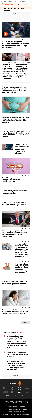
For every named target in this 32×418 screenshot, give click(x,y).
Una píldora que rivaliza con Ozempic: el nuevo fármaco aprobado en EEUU (12, 179)
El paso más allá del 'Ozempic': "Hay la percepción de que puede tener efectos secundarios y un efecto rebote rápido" (14, 89)
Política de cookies (9, 409)
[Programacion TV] (22, 5)
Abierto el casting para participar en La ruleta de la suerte (17, 354)
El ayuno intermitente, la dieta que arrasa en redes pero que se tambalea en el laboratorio (14, 283)
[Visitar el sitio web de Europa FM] (26, 392)
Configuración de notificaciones (12, 414)
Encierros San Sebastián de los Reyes (17, 1)
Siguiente (26, 322)
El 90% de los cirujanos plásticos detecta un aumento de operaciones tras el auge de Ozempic (15, 45)
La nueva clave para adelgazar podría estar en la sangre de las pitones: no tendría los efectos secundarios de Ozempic (16, 133)
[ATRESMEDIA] (16, 383)
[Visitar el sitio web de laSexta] (12, 388)
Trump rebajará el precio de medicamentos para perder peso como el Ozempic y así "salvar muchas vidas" (14, 233)
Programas (12, 8)
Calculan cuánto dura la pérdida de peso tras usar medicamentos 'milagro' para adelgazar (22, 149)
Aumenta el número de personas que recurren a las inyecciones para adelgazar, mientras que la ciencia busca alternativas (8, 71)
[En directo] (18, 5)
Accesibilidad (25, 414)
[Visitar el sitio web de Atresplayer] (16, 396)
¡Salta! (4, 1)
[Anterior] (1, 1)
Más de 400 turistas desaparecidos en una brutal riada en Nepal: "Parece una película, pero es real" (16, 365)
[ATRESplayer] (26, 5)
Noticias (21, 8)
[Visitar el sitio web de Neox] (19, 388)
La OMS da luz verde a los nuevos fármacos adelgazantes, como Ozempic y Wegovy (14, 191)
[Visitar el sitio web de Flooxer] (25, 396)
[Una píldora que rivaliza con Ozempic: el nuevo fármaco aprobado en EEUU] (16, 166)
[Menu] (30, 5)
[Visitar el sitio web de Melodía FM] (7, 396)
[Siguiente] (31, 1)
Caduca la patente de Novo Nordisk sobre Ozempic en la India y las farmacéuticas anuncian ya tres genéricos (15, 119)
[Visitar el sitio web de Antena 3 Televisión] (5, 388)
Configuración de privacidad (16, 411)
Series (4, 8)
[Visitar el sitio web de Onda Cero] (19, 392)
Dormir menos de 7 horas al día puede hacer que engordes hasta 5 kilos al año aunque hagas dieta (15, 311)
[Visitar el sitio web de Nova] (26, 388)
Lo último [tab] (21, 332)
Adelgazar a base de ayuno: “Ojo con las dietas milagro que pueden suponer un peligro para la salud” (22, 268)
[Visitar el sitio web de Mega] (5, 392)
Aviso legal (10, 406)
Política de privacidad (19, 406)
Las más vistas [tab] (10, 332)
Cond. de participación (21, 409)
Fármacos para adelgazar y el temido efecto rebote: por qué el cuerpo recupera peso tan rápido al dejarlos (22, 71)
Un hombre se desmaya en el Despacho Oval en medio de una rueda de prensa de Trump (14, 204)
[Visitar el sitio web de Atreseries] (12, 392)
